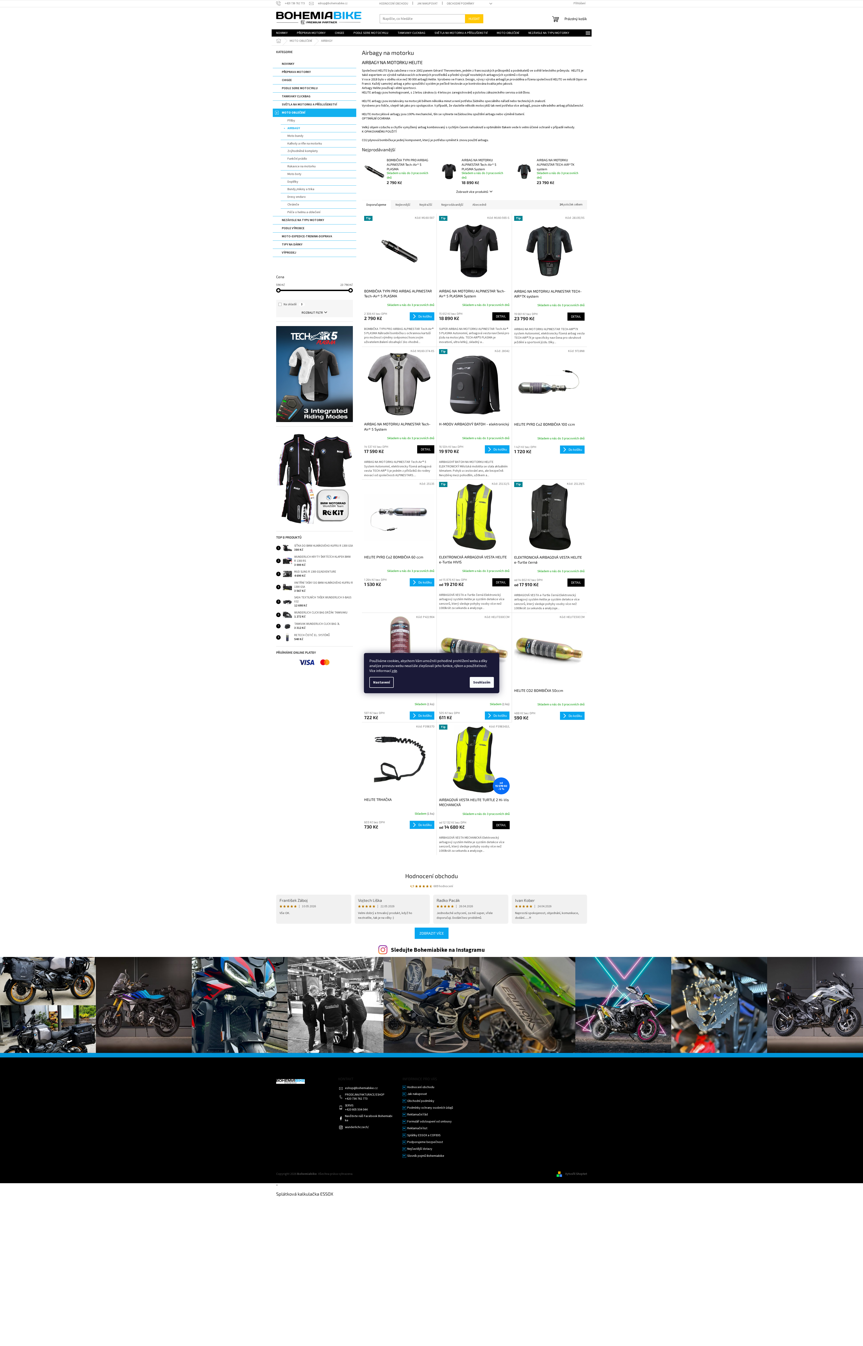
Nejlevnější (403, 205)
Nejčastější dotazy (419, 1149)
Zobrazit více (431, 933)
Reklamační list (417, 1128)
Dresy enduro (296, 197)
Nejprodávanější (452, 205)
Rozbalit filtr (312, 312)
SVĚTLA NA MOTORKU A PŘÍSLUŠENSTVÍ (309, 104)
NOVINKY (288, 64)
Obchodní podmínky (460, 4)
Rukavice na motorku (301, 166)
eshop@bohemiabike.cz (361, 1088)
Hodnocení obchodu (393, 4)
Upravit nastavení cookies (371, 1174)
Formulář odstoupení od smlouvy (429, 1122)
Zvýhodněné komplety (302, 151)
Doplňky (292, 182)
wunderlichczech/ (357, 1127)
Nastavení (381, 682)
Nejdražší (425, 205)
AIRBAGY (293, 128)
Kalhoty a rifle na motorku (304, 143)
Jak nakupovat (427, 4)
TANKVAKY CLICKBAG (296, 96)
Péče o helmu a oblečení (303, 212)
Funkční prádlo (297, 158)
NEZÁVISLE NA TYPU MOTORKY (303, 220)
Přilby (291, 120)
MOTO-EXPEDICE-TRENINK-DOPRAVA (307, 236)
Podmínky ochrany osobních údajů (430, 1108)
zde (394, 670)
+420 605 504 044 (356, 1110)
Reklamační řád (417, 1115)
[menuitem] (282, 33)
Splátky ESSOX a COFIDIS (424, 1135)
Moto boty (294, 174)
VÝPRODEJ (289, 252)
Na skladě (293, 304)
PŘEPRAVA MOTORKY (296, 72)
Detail (501, 316)
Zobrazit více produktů (472, 192)
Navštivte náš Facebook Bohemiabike (368, 1118)
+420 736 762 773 (356, 1099)
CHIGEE (287, 80)
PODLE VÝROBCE (293, 228)
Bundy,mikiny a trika (300, 189)
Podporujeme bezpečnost (425, 1142)
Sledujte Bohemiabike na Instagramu (438, 950)
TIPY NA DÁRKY (292, 244)
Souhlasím (481, 682)
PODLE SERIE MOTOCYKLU (300, 88)
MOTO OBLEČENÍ (293, 112)
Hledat (474, 19)
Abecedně (479, 205)
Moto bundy (295, 136)
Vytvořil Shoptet (576, 1174)
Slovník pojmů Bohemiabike (425, 1156)
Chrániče (293, 204)
